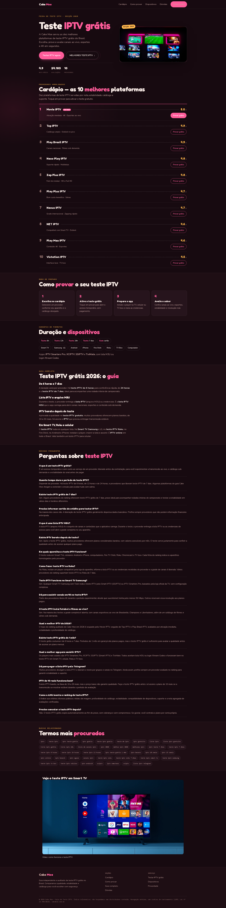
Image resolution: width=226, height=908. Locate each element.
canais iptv (88, 758)
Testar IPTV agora (51, 55)
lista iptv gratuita (172, 741)
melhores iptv (138, 747)
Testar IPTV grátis (156, 877)
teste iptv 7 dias (176, 747)
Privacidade (153, 886)
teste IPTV (99, 455)
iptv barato (136, 752)
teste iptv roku (105, 758)
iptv (42, 741)
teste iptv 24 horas (70, 752)
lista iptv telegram (142, 763)
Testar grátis (178, 4)
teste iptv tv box (48, 763)
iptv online (46, 758)
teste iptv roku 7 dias (126, 758)
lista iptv (154, 741)
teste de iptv (123, 741)
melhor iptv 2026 (120, 747)
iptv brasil (60, 758)
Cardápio (123, 4)
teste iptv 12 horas (92, 752)
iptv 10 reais (151, 752)
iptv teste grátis (70, 741)
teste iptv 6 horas (49, 752)
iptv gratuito (139, 741)
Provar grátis (178, 115)
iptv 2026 (105, 747)
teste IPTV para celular (80, 436)
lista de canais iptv (87, 747)
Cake (45, 4)
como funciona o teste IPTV (60, 857)
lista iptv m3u (67, 747)
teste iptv (53, 741)
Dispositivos (150, 4)
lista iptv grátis (48, 747)
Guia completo (111, 886)
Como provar (136, 4)
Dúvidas (163, 4)
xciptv (126, 763)
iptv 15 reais (168, 752)
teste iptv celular (69, 763)
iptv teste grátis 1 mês (115, 752)
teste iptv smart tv (149, 758)
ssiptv (100, 763)
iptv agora (74, 758)
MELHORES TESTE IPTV (82, 55)
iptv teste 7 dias (156, 747)
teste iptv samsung (170, 758)
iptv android (87, 763)
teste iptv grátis (104, 741)
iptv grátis (87, 741)
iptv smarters (113, 763)
